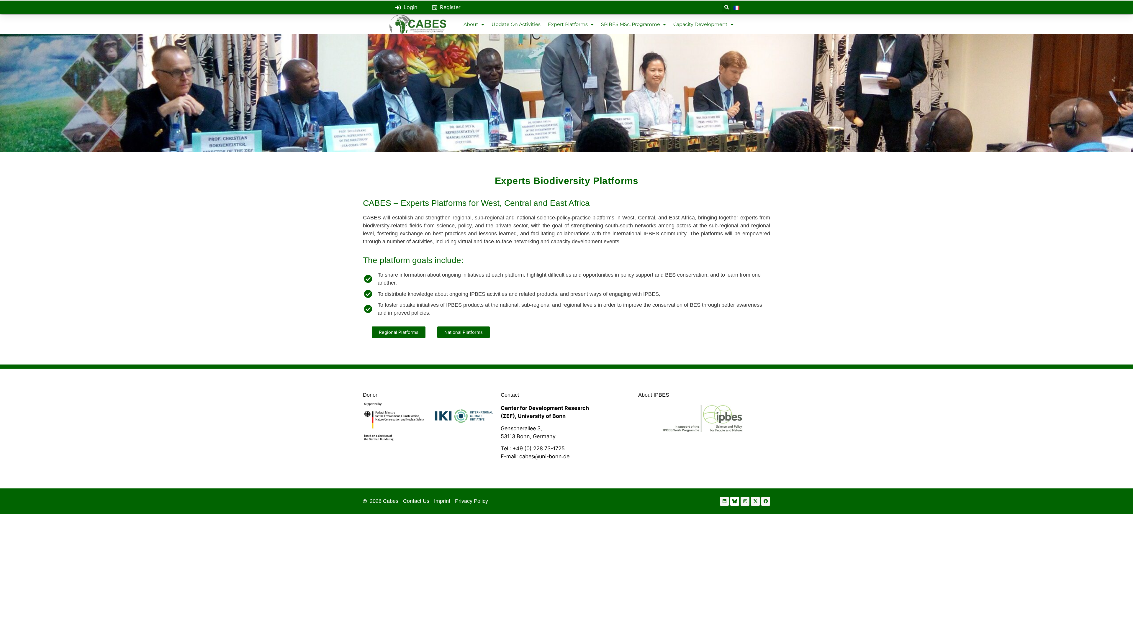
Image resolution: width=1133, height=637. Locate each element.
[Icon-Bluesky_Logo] (734, 501)
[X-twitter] (755, 501)
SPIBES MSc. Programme (630, 24)
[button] (726, 7)
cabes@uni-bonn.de (544, 456)
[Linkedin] (724, 501)
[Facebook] (765, 501)
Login (410, 7)
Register (450, 7)
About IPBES (653, 395)
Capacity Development (700, 24)
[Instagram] (745, 501)
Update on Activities (516, 24)
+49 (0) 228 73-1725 (539, 448)
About (471, 24)
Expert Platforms (568, 24)
